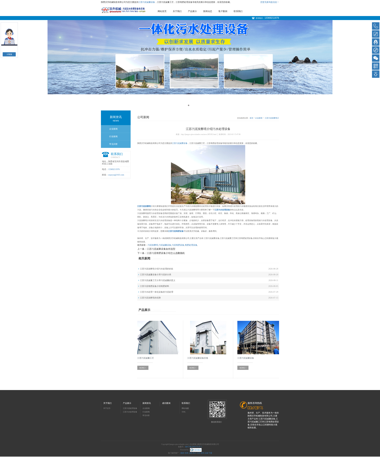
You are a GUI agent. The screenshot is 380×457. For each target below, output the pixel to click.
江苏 (198, 453)
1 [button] (188, 105)
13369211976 (272, 18)
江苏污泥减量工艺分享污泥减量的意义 (157, 280)
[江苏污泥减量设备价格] (208, 337)
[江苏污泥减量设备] (258, 337)
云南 (206, 453)
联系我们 (238, 11)
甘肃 (186, 453)
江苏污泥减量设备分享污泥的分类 (155, 274)
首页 (251, 118)
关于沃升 (106, 408)
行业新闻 (113, 136)
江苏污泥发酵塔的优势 (150, 298)
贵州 (202, 453)
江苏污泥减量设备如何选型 (161, 249)
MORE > (142, 368)
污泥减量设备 (165, 245)
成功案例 (166, 403)
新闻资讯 (146, 403)
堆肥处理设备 (191, 245)
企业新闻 (113, 129)
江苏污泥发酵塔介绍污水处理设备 (272, 118)
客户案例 (222, 11)
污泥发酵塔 (153, 245)
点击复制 (193, 444)
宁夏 (210, 453)
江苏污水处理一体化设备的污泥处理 (156, 292)
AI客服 (9, 54)
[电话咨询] (375, 26)
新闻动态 (207, 11)
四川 (194, 453)
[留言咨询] (375, 34)
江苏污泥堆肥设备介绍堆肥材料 (154, 286)
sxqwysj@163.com (116, 175)
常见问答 (113, 144)
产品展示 (192, 11)
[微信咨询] (375, 58)
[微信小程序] (375, 50)
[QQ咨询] (375, 42)
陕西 (182, 453)
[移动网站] (375, 66)
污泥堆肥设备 (178, 245)
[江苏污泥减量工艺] (158, 337)
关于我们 (177, 11)
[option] (190, 57)
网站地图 (185, 408)
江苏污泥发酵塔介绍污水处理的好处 (156, 269)
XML (184, 412)
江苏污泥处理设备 (130, 408)
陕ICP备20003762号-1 (193, 447)
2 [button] (191, 105)
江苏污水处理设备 (130, 412)
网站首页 (162, 11)
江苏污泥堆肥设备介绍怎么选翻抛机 (166, 253)
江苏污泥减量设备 (146, 2)
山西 (190, 453)
